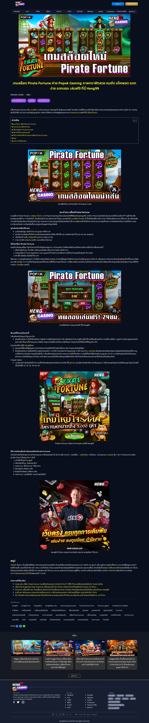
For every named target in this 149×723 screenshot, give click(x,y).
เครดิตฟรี (111, 570)
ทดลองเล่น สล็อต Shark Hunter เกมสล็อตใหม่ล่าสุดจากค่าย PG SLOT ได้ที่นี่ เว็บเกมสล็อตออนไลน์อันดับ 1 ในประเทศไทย (59, 584)
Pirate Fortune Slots (86, 606)
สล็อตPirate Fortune (76, 615)
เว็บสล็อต (31, 250)
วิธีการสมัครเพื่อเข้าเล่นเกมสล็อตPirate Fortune (30, 135)
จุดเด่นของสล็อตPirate (21, 126)
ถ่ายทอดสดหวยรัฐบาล (116, 705)
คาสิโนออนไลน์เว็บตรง (58, 610)
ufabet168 (32, 237)
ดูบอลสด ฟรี (96, 610)
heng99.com (25, 606)
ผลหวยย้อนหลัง (61, 615)
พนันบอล (90, 11)
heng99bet (38, 606)
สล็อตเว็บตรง (92, 112)
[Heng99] (61, 4)
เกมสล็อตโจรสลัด (78, 218)
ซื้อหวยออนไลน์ (74, 610)
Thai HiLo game (103, 606)
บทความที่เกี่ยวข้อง (20, 141)
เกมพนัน (110, 454)
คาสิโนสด (15, 610)
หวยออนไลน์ (104, 615)
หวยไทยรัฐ (84, 454)
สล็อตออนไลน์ (91, 615)
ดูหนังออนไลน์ (107, 610)
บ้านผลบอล (110, 11)
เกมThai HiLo (129, 615)
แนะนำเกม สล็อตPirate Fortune (24, 124)
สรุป (14, 138)
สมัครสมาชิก (131, 4)
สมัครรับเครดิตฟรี (18, 100)
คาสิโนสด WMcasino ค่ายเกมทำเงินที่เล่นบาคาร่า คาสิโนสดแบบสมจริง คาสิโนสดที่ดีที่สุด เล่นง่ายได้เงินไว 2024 (56, 592)
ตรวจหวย (119, 610)
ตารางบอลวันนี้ (114, 708)
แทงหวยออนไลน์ (83, 620)
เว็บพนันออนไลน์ (55, 620)
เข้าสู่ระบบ (118, 4)
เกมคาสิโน (15, 620)
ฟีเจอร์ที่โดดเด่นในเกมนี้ (21, 132)
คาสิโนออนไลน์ (26, 610)
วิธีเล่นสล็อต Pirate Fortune (23, 129)
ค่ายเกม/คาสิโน (121, 11)
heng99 (29, 460)
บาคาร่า (58, 11)
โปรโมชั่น (80, 11)
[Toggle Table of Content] (133, 121)
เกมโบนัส (91, 350)
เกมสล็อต (33, 109)
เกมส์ (69, 11)
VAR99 (13, 564)
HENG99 (17, 11)
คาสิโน (38, 11)
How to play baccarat (68, 606)
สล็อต (48, 11)
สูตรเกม (131, 11)
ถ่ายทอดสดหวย (34, 615)
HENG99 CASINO (17, 94)
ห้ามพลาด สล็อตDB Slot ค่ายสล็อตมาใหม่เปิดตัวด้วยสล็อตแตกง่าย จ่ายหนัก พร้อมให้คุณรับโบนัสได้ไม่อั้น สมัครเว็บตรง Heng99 (62, 589)
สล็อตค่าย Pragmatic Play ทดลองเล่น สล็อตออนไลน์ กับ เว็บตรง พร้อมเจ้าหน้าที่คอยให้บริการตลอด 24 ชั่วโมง (55, 586)
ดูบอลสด (31, 100)
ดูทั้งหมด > (74, 676)
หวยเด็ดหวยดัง (116, 615)
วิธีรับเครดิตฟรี (43, 100)
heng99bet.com (51, 606)
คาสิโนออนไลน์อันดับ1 (41, 610)
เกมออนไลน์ (32, 620)
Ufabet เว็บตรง (37, 215)
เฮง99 (133, 698)
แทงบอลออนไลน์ (69, 620)
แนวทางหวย (96, 620)
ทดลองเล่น (74, 112)
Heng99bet (29, 345)
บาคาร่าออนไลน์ (47, 615)
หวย (27, 11)
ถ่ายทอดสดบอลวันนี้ (21, 573)
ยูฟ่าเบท (72, 362)
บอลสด (100, 11)
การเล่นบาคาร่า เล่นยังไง (120, 606)
